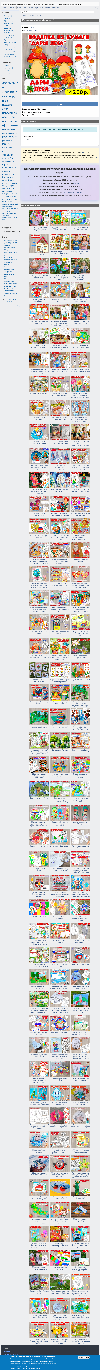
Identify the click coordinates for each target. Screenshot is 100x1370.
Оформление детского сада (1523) (9, 23)
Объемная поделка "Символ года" (39, 514)
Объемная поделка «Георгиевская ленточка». (39, 776)
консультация (8, 186)
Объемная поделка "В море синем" (80, 987)
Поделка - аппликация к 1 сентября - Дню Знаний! (39, 229)
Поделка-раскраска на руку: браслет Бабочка (60, 1292)
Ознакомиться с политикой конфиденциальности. (26, 1368)
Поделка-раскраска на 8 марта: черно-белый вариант (39, 1127)
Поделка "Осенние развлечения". (39, 681)
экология (8, 206)
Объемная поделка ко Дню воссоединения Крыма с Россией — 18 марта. (39, 824)
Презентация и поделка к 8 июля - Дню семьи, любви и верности (60, 253)
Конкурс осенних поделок (59, 941)
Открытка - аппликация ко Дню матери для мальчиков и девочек (60, 1221)
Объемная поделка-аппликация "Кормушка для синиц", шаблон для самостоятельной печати (80, 1221)
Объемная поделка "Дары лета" (60, 703)
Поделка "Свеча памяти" (39, 846)
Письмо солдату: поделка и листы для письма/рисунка (39, 1080)
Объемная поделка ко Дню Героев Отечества (60, 514)
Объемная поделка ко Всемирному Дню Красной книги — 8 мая (60, 323)
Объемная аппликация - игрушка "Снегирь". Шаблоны (60, 1175)
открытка (5, 208)
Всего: (12, 231)
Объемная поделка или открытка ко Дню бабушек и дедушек (39, 609)
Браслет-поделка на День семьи (39, 1056)
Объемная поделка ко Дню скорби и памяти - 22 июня (80, 1010)
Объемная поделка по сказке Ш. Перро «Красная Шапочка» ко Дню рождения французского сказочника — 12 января (80, 443)
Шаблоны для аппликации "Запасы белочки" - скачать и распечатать (60, 1245)
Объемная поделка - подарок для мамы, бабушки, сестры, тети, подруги (80, 395)
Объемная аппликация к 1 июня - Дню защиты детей (39, 1317)
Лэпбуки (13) (8, 18)
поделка (29, 31)
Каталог (32, 15)
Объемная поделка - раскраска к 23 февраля (80, 1126)
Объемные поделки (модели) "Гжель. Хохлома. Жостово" (80, 728)
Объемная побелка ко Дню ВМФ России (59, 727)
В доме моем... (39, 255)
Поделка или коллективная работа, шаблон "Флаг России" (80, 1269)
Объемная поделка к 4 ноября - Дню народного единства (59, 609)
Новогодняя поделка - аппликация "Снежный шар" (39, 467)
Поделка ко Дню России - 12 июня (39, 1292)
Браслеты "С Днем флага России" (59, 965)
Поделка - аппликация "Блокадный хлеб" (59, 418)
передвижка (10, 112)
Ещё (17, 222)
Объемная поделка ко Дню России (39, 300)
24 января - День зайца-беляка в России (59, 847)
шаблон (15, 217)
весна (13, 136)
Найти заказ (8, 73)
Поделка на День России (59, 1033)
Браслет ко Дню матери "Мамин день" (80, 514)
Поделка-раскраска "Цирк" (59, 1080)
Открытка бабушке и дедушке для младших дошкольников (80, 585)
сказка (14, 199)
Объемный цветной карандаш (59, 1268)
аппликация (8, 161)
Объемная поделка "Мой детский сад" (80, 941)
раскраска (13, 194)
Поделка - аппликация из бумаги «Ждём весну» (80, 370)
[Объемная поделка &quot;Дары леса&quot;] (60, 64)
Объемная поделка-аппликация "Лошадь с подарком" (39, 491)
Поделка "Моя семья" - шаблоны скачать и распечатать (60, 1056)
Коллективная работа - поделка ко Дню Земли (80, 1316)
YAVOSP (76, 183)
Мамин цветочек (39, 916)
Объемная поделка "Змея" (39, 869)
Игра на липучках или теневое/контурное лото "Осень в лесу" (80, 1341)
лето (12, 177)
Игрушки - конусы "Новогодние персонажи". (60, 467)
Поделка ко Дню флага (80, 964)
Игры (39, 15)
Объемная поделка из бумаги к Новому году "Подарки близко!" (80, 467)
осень (12, 129)
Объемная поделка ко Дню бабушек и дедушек (39, 657)
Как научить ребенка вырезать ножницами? (80, 751)
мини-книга (7, 199)
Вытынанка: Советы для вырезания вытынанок (11, 255)
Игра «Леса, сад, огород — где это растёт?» (59, 681)
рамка (4, 201)
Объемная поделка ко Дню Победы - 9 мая (80, 322)
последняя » (10, 301)
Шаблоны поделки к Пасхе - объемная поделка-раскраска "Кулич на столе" (59, 1317)
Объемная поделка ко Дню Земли (80, 1104)
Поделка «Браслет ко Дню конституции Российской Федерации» (80, 870)
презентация (10, 121)
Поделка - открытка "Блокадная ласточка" (59, 442)
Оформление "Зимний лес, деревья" (59, 490)
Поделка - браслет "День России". (39, 1033)
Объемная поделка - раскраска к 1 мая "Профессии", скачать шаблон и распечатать (80, 1056)
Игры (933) (8, 16)
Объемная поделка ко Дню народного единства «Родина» (80, 609)
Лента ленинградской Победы (80, 847)
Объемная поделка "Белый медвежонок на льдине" (39, 1151)
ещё (17, 305)
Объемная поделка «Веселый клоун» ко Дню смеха (80, 776)
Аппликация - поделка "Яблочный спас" (59, 228)
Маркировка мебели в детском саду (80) (10, 30)
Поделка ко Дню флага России (39, 703)
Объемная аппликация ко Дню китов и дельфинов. (60, 987)
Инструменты (22, 8)
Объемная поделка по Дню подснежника (80, 1080)
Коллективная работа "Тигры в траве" (39, 987)
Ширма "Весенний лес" (39, 393)
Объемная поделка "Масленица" (39, 418)
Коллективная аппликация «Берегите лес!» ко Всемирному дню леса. (60, 800)
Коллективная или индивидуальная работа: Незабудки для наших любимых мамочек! (80, 894)
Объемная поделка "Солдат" (80, 823)
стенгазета (12, 183)
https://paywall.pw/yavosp (73, 192)
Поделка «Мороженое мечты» (59, 300)
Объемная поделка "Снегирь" (60, 1198)
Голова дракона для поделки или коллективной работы (39, 1221)
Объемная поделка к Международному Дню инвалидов (60, 894)
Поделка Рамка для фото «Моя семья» (80, 252)
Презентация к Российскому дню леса (39, 965)
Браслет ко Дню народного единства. (60, 585)
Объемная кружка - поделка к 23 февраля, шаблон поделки (80, 1151)
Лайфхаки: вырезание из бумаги (9, 274)
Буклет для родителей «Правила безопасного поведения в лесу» (39, 752)
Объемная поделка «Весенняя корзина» (60, 394)
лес (36, 31)
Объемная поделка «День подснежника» (39, 346)
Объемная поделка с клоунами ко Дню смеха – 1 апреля (39, 371)
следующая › (13, 299)
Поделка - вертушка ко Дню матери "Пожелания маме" (59, 537)
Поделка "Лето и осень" (80, 680)
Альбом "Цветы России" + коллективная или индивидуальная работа (39, 1010)
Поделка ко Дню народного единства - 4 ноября (80, 918)
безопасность (8, 188)
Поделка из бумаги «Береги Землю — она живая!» (80, 347)
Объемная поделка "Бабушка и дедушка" (39, 1268)
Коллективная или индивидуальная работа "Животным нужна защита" (39, 942)
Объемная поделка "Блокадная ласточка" (39, 1174)
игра (5, 100)
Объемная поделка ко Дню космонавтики (59, 775)
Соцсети (47, 8)
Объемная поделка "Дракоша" (80, 1198)
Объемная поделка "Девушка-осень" (80, 657)
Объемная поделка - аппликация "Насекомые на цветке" (59, 277)
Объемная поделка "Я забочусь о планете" (59, 370)
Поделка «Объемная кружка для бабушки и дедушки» (80, 633)
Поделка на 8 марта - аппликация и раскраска (59, 1126)
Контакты (55, 8)
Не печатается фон (10, 240)
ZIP (95, 157)
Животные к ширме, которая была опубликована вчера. (80, 704)
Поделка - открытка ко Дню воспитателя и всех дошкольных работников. (59, 658)
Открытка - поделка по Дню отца (60, 633)
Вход (96, 8)
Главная (4, 8)
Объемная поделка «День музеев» (80, 300)
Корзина (7, 70)
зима (5, 108)
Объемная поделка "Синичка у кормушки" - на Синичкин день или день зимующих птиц (39, 561)
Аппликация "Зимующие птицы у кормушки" (39, 1198)
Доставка (12, 8)
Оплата (31, 8)
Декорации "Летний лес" (39, 798)
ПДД (3, 220)
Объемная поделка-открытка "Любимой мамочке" (60, 561)
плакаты (6, 174)
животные (6, 196)
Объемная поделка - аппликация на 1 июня (80, 1033)
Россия (9, 201)
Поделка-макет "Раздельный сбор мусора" (80, 277)
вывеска (14, 204)
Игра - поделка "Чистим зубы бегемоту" (39, 276)
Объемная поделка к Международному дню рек (80, 800)
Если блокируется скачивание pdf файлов (10, 262)
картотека (7, 147)
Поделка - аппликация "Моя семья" (39, 322)
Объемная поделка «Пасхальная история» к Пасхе (59, 347)
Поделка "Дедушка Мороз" (80, 561)
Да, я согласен (84, 1357)
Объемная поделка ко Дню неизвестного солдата (39, 894)
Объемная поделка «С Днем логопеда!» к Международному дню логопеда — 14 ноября (80, 537)
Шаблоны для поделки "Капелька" (59, 1104)
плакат (5, 191)
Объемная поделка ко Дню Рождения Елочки (80, 490)
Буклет (11, 180)
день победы (8, 158)
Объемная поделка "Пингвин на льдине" (39, 442)
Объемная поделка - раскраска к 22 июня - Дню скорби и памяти (60, 1010)
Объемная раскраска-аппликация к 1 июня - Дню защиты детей (80, 1293)
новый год (8, 117)
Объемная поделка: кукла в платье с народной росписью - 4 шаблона (60, 1151)
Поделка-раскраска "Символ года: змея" (60, 869)
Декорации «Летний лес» (60, 751)
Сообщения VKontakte (11, 1354)
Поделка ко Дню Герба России (39, 536)
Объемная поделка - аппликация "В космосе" (39, 1104)
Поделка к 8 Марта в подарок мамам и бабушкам (60, 824)
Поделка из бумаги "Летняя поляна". (80, 228)
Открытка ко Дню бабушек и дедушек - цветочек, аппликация (39, 1245)
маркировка (6, 204)
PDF (83, 153)
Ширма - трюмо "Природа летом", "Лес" (39, 727)
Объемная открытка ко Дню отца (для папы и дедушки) (80, 1245)
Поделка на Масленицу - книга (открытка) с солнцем (59, 1341)
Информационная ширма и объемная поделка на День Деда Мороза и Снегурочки (80, 419)
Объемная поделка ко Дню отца (39, 633)
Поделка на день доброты (59, 917)
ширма (5, 180)
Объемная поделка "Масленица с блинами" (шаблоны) (39, 1341)
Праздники (39, 8)
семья (13, 196)
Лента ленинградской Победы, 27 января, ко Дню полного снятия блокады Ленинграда (80, 1175)
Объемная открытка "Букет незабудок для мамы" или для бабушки (39, 585)
